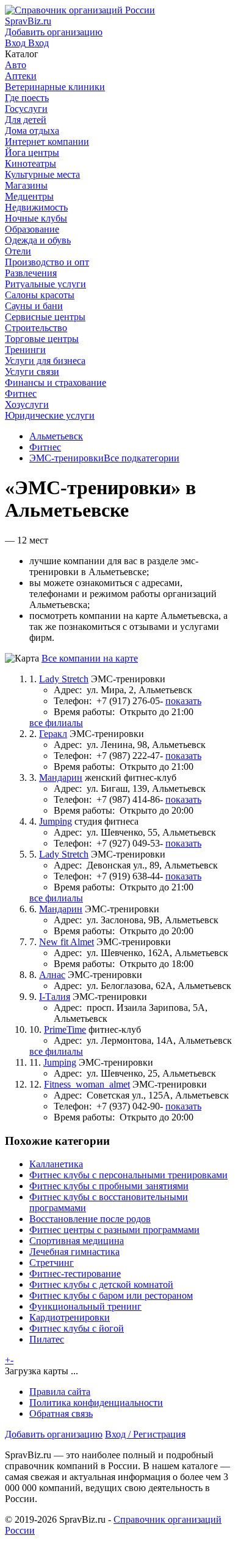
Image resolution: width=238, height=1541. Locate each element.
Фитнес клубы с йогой (76, 1328)
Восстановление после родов (90, 1219)
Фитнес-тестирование (75, 1273)
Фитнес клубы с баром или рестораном (111, 1295)
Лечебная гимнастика (74, 1251)
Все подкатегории (141, 458)
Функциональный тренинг (85, 1306)
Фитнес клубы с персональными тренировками (128, 1175)
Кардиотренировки (69, 1317)
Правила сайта (59, 1391)
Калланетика (56, 1164)
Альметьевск (56, 436)
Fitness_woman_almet (87, 1084)
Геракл (53, 734)
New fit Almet (66, 942)
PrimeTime (65, 1029)
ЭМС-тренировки (66, 458)
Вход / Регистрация (145, 1434)
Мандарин (60, 777)
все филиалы (56, 723)
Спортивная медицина (76, 1240)
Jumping (55, 821)
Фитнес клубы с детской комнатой (101, 1284)
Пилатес (46, 1339)
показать (183, 701)
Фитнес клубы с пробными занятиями (109, 1186)
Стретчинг (51, 1262)
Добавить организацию (54, 1434)
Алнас (52, 975)
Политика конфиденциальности (96, 1402)
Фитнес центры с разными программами (114, 1230)
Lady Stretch (63, 679)
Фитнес (45, 447)
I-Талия (54, 996)
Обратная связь (61, 1413)
